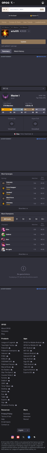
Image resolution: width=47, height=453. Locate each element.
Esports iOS (28, 372)
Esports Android (29, 370)
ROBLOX (4, 359)
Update (23, 42)
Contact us (5, 425)
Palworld (4, 348)
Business (27, 414)
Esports (4, 400)
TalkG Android (29, 364)
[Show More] (12, 2)
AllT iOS (26, 351)
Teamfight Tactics (7, 345)
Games (4, 391)
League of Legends (8, 342)
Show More (22, 208)
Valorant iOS (28, 356)
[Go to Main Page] (5, 3)
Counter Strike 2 (7, 375)
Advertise (27, 416)
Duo (2, 394)
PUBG (3, 356)
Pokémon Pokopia (7, 364)
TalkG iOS (27, 367)
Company (4, 331)
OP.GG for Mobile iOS (31, 345)
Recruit (26, 419)
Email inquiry (5, 422)
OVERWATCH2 (6, 361)
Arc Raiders (5, 370)
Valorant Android (30, 353)
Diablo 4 (4, 381)
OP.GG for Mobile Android (33, 342)
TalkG (3, 397)
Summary (6, 51)
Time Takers (5, 386)
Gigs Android (28, 359)
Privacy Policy (6, 414)
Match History (19, 51)
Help (3, 419)
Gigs (2, 402)
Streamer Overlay (7, 405)
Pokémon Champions (9, 351)
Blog (3, 334)
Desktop (4, 389)
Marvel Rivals (6, 367)
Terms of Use (6, 416)
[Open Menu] (42, 2)
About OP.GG (5, 328)
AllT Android (28, 348)
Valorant (4, 353)
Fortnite (4, 378)
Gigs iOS (26, 361)
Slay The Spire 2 (7, 372)
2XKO (3, 383)
